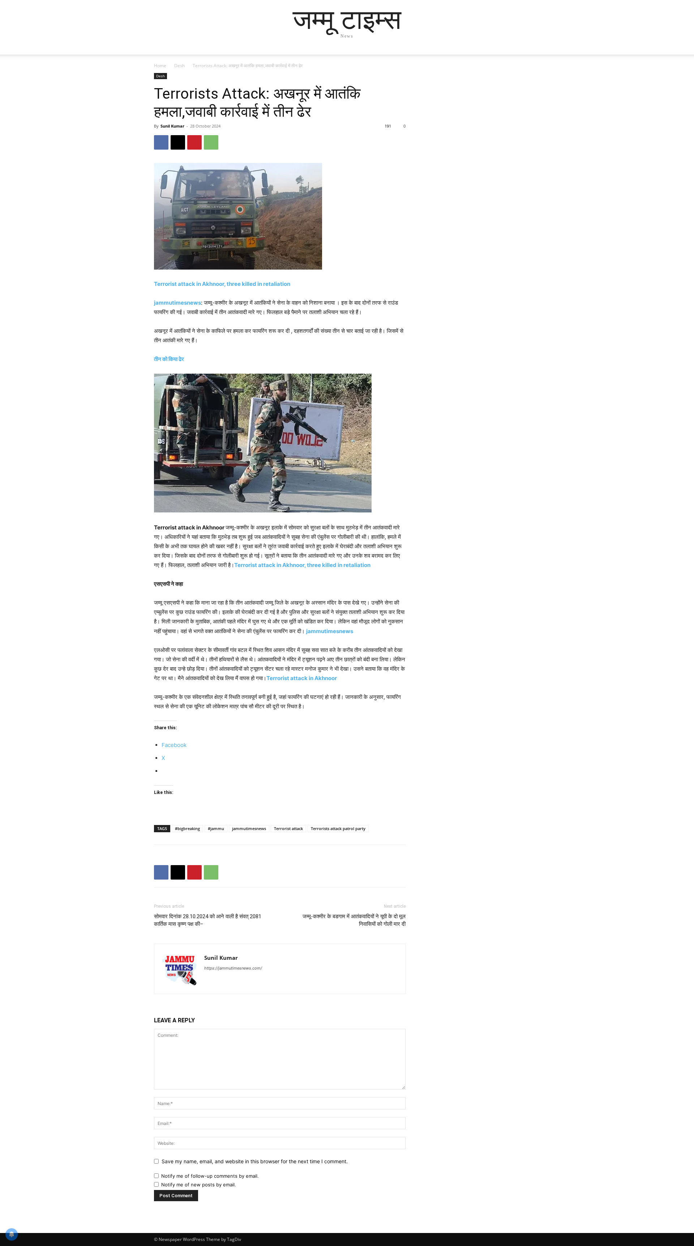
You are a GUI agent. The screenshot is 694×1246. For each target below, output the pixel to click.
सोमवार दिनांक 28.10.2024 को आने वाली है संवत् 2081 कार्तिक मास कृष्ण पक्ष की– (207, 920)
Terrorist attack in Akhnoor (301, 678)
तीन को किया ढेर (169, 359)
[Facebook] (161, 142)
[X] (178, 142)
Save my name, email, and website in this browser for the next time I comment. (255, 1161)
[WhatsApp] (211, 142)
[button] (531, 56)
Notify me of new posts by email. (198, 1184)
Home (160, 66)
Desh (179, 66)
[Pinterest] (194, 142)
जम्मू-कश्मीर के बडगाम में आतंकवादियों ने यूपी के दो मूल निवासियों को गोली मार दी (354, 920)
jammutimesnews (177, 302)
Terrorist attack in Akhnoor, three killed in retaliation (222, 283)
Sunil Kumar (172, 126)
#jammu (216, 828)
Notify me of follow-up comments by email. (210, 1176)
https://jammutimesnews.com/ (233, 968)
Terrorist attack (288, 828)
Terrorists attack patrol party (338, 828)
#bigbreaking (187, 828)
